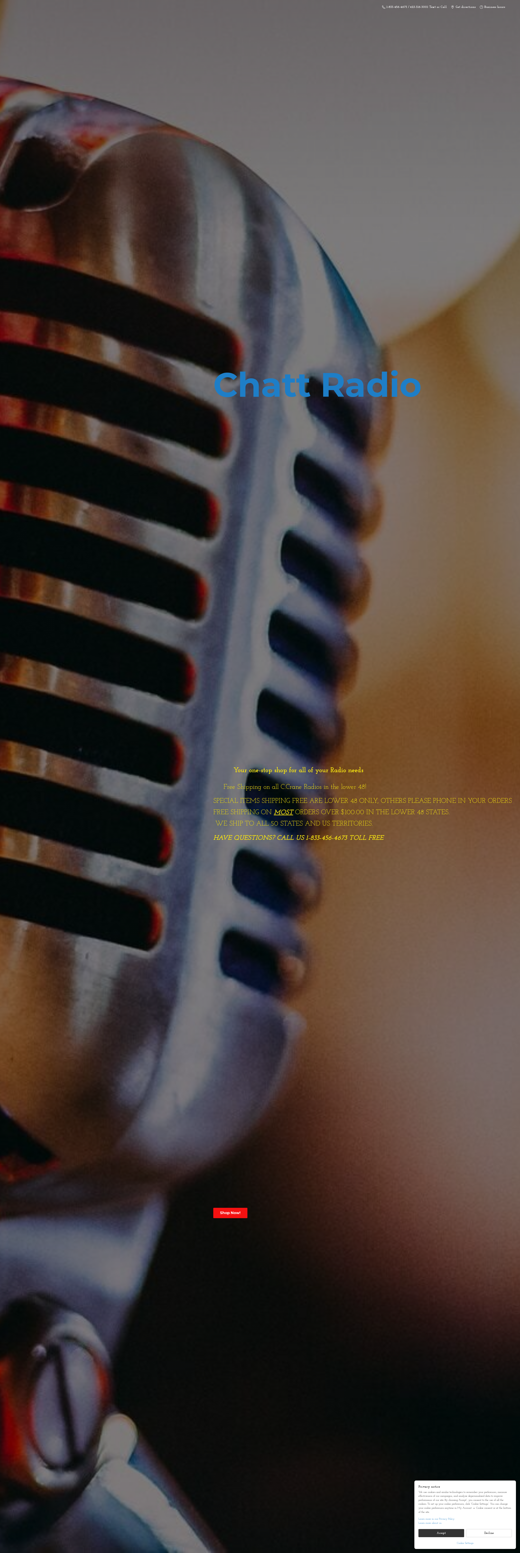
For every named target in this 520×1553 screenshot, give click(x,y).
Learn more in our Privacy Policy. (436, 1519)
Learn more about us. (430, 1523)
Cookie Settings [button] (465, 1543)
